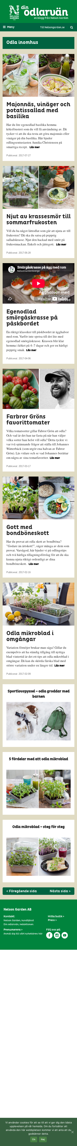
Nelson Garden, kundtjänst (19, 920)
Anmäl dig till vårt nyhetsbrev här (23, 934)
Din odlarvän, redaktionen (18, 924)
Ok (33, 1139)
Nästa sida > (60, 891)
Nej (43, 1139)
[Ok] (72, 1132)
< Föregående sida (21, 891)
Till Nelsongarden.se (52, 27)
